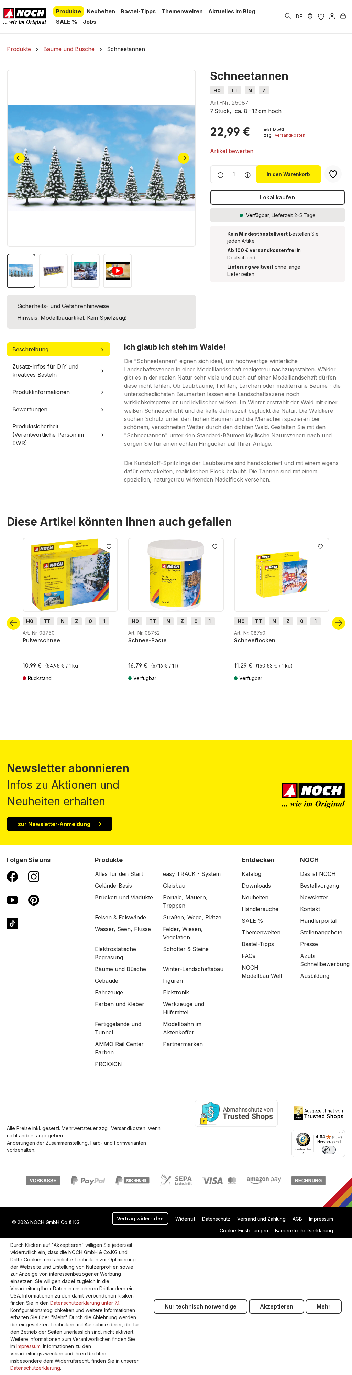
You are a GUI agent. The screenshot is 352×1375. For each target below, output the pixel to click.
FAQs (248, 955)
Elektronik (176, 992)
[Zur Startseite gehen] (24, 16)
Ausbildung (314, 975)
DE (299, 16)
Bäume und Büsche (120, 968)
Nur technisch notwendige (200, 1306)
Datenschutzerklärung (35, 1368)
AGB (297, 1219)
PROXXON (108, 1064)
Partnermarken (183, 1044)
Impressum (321, 1219)
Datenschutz (216, 1219)
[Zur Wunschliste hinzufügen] (109, 546)
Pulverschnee (41, 640)
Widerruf (185, 1219)
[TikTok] (12, 923)
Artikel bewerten (231, 150)
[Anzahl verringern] (218, 174)
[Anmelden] (332, 16)
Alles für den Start (119, 873)
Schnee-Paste (147, 640)
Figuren (173, 980)
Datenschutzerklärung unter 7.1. (85, 1303)
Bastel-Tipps (258, 944)
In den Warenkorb (288, 174)
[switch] (329, 1150)
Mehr (324, 1306)
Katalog (251, 873)
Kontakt (310, 909)
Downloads (256, 885)
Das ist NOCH (318, 873)
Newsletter (314, 897)
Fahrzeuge (109, 992)
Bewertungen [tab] (29, 409)
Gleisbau (174, 885)
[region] (101, 179)
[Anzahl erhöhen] (249, 174)
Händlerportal (318, 920)
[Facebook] (12, 876)
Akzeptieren (276, 1306)
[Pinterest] (33, 899)
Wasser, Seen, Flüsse (123, 929)
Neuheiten (255, 897)
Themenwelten (261, 932)
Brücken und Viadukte (124, 897)
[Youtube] (12, 899)
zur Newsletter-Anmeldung (55, 823)
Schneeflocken (254, 640)
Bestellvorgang (319, 885)
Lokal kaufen (277, 197)
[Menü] (341, 1134)
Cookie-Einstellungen (244, 1230)
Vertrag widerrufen (140, 1218)
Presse (309, 944)
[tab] (58, 349)
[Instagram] (33, 876)
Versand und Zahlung (261, 1219)
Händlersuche (260, 909)
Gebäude (106, 980)
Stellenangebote (321, 932)
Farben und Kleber (119, 1004)
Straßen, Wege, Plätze (192, 917)
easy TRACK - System (192, 873)
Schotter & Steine (186, 948)
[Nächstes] (183, 158)
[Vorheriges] (19, 158)
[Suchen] (288, 16)
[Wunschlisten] (321, 16)
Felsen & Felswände (120, 917)
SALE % (252, 920)
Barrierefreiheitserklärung (304, 1230)
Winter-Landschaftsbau (193, 968)
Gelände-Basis (113, 885)
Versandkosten (290, 135)
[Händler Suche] (310, 16)
